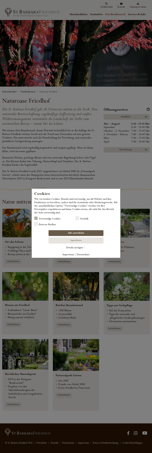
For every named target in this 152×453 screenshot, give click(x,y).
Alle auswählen (76, 233)
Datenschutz (83, 254)
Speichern (76, 240)
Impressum (68, 254)
